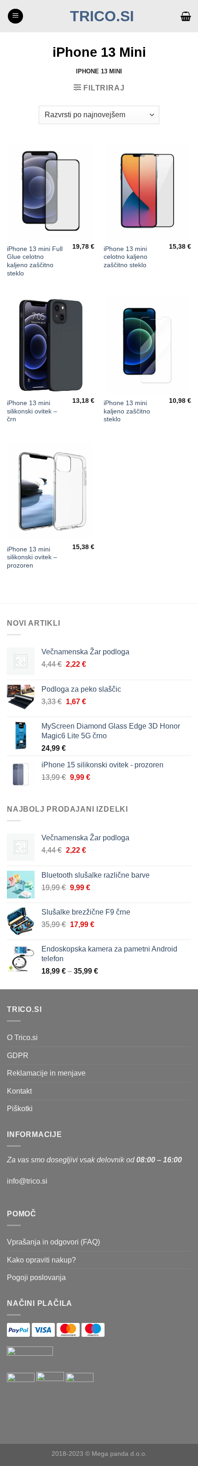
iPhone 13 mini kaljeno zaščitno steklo (127, 411)
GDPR (18, 1055)
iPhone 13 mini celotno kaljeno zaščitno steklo (125, 257)
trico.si (102, 16)
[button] (15, 16)
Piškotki (20, 1109)
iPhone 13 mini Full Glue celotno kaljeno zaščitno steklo (35, 261)
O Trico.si (22, 1037)
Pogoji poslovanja (36, 1277)
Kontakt (19, 1091)
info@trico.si (27, 1181)
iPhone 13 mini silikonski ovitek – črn (32, 411)
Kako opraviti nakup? (41, 1260)
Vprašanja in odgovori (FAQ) (53, 1242)
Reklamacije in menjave (46, 1073)
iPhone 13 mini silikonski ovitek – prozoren (32, 557)
